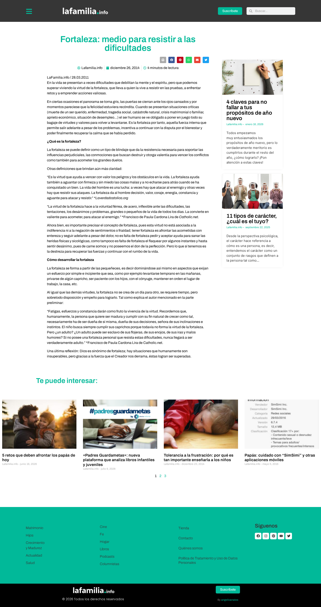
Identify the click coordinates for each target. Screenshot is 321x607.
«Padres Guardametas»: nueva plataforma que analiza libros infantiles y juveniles (119, 460)
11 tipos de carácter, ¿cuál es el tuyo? (251, 218)
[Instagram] (265, 536)
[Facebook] (258, 536)
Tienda (183, 528)
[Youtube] (281, 536)
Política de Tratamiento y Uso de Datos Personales (208, 560)
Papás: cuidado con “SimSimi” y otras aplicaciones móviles (280, 457)
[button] (163, 60)
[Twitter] (288, 536)
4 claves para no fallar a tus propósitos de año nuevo (249, 110)
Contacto (185, 538)
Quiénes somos (190, 548)
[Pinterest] (273, 536)
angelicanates (229, 599)
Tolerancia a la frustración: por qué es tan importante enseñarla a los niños (198, 457)
